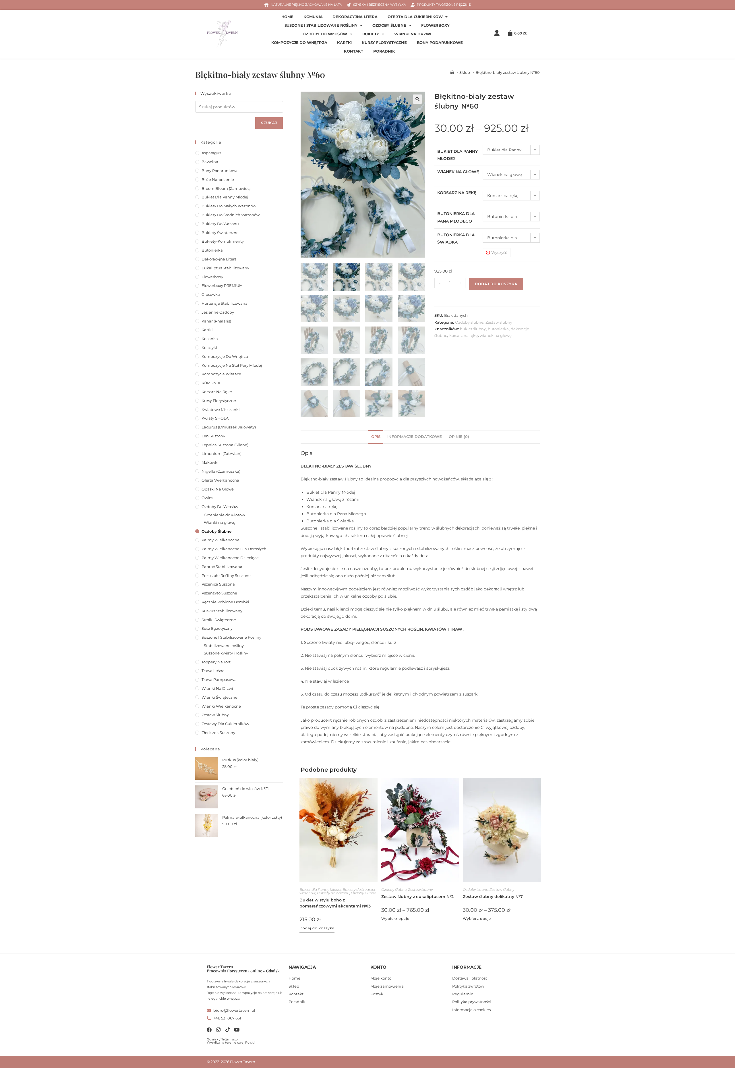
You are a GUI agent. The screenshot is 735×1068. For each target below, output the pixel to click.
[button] (417, 99)
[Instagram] (218, 1029)
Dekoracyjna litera (354, 17)
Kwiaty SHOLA (215, 418)
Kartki (344, 42)
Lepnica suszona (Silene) (225, 445)
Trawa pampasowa (219, 679)
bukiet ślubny (473, 329)
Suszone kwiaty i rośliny (226, 653)
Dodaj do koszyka (496, 284)
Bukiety (370, 34)
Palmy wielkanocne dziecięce (230, 557)
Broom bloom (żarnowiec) (226, 188)
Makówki (210, 462)
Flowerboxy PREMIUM (222, 285)
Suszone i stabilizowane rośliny (321, 25)
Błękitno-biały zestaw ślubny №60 (507, 72)
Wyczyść (499, 252)
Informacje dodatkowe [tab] (414, 436)
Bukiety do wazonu (333, 893)
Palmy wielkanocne (220, 540)
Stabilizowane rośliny (224, 645)
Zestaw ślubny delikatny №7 (493, 896)
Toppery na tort (216, 662)
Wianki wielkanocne (221, 706)
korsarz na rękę (463, 335)
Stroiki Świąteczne (219, 619)
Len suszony (213, 436)
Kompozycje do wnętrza (299, 42)
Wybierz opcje (395, 918)
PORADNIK (384, 51)
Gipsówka (211, 294)
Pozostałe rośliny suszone (226, 575)
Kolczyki (209, 347)
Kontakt (353, 51)
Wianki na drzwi (412, 34)
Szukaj (269, 123)
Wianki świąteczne (219, 697)
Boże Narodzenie (218, 179)
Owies (207, 497)
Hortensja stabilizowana (224, 303)
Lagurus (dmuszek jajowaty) (229, 427)
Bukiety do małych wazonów (229, 206)
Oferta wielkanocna (220, 480)
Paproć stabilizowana (222, 566)
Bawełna (210, 161)
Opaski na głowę (218, 489)
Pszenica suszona (218, 584)
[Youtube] (236, 1029)
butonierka (498, 329)
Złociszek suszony (218, 732)
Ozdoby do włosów (325, 34)
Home (287, 17)
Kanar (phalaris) (216, 321)
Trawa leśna (213, 670)
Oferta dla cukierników (415, 17)
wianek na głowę (496, 335)
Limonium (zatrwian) (221, 453)
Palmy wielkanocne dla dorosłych (234, 548)
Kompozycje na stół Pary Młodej (232, 365)
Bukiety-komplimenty (223, 241)
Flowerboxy (435, 25)
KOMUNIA (313, 17)
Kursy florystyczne (384, 42)
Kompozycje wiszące (221, 374)
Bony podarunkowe (440, 42)
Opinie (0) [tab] (459, 436)
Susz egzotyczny (217, 628)
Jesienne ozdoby (218, 312)
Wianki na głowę (219, 522)
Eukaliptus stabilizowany (225, 268)
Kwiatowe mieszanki (221, 409)
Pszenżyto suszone (219, 593)
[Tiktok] (227, 1029)
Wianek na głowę (458, 171)
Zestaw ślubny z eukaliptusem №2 (417, 896)
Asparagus (211, 152)
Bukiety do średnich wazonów (231, 215)
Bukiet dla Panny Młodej (320, 889)
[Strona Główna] (452, 72)
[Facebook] (209, 1029)
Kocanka (210, 338)
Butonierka (212, 250)
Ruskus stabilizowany (222, 611)
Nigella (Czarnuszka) (221, 471)
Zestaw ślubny (499, 322)
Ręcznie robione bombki (225, 602)
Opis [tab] (375, 436)
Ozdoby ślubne (389, 25)
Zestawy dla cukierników (225, 723)
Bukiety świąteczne (220, 232)
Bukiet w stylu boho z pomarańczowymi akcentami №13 (335, 903)
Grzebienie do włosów (224, 515)
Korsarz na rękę (456, 192)
